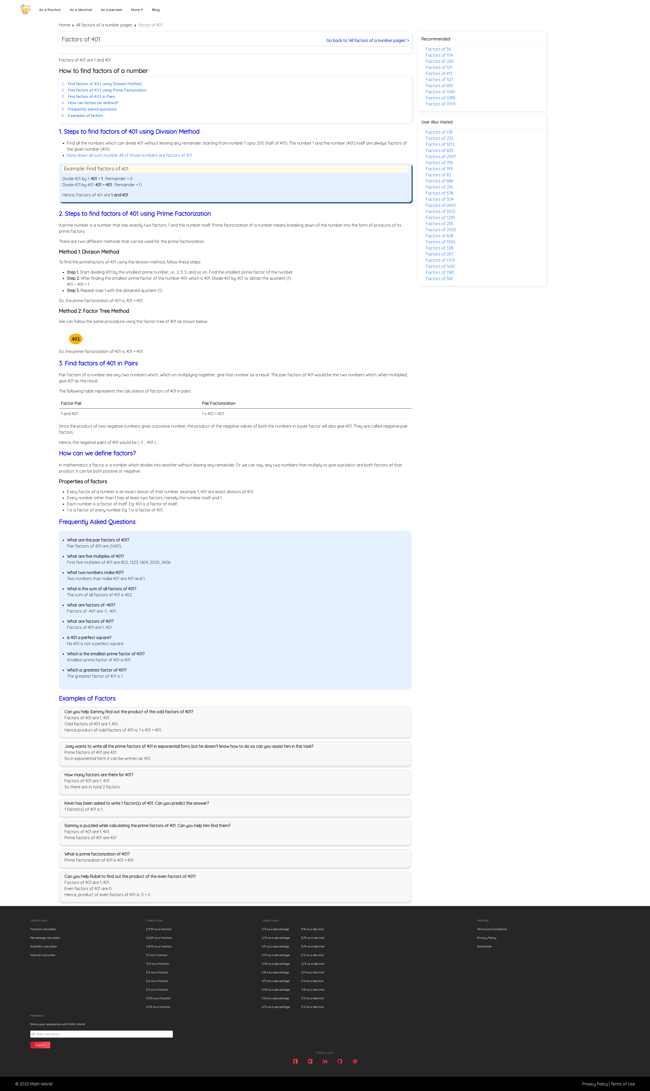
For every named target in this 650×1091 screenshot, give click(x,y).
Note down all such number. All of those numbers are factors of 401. (130, 155)
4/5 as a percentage (275, 981)
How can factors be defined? (90, 103)
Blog (156, 9)
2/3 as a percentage (276, 938)
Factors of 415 (439, 73)
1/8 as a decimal (312, 929)
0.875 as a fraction (159, 946)
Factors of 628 (439, 235)
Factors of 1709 (440, 260)
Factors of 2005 (441, 229)
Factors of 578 (439, 193)
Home (64, 24)
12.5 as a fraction (157, 963)
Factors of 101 (439, 67)
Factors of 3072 (440, 211)
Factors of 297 (439, 254)
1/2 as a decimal (312, 1007)
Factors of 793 (439, 162)
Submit (40, 1045)
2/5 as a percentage (276, 1007)
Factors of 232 (439, 138)
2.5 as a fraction (157, 989)
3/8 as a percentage (276, 963)
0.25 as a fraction (158, 1007)
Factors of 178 (439, 132)
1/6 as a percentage (275, 998)
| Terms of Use (622, 1083)
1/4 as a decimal (312, 981)
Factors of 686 (439, 180)
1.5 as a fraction (156, 955)
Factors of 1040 (440, 91)
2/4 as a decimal (312, 972)
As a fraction (50, 9)
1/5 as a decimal (312, 998)
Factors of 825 (439, 150)
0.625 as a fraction (159, 938)
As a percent (111, 9)
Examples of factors (82, 115)
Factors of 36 (438, 49)
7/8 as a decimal (312, 989)
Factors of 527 (439, 79)
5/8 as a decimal (312, 946)
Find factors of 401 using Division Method (101, 84)
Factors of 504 (439, 199)
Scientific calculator (43, 946)
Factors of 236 (439, 223)
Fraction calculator (43, 929)
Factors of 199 (439, 168)
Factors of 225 (439, 61)
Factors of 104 (439, 55)
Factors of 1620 (440, 266)
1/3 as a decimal (312, 955)
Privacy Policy (486, 938)
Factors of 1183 (440, 272)
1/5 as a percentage (275, 946)
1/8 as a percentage (275, 972)
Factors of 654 (439, 85)
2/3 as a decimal (312, 963)
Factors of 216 (439, 187)
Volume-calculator (43, 955)
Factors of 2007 (441, 156)
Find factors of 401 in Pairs (88, 96)
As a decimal (81, 9)
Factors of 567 (439, 278)
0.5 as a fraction (157, 972)
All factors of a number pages (104, 24)
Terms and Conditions (492, 929)
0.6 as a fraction (157, 981)
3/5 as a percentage (276, 955)
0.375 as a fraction (159, 929)
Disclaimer (484, 946)
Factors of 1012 (440, 144)
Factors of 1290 (440, 217)
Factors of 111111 (441, 103)
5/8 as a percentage (276, 989)
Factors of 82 (438, 174)
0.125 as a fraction (158, 998)
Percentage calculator (45, 938)
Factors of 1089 (440, 97)
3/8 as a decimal (312, 938)
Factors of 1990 (440, 241)
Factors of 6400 (441, 205)
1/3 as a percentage (275, 929)
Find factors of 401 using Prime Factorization (104, 90)
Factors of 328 (439, 248)
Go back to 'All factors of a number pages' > (368, 40)
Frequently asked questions (89, 109)
